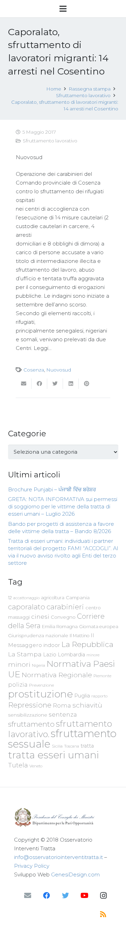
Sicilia (57, 746)
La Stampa (25, 654)
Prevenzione (41, 685)
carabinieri (65, 606)
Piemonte (102, 675)
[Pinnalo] (86, 383)
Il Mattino (79, 635)
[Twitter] (65, 895)
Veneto (35, 766)
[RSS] (103, 914)
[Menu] (63, 8)
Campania (78, 597)
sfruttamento (31, 724)
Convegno (63, 617)
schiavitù (87, 705)
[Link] (63, 817)
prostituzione (40, 694)
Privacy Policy (31, 865)
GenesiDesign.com (75, 874)
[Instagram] (103, 895)
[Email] (27, 895)
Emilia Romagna (60, 626)
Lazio (49, 654)
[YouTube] (84, 895)
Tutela (18, 765)
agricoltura (52, 597)
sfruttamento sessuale (62, 738)
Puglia (82, 695)
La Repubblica (87, 644)
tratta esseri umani (53, 755)
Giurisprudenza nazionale (38, 635)
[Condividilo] (39, 383)
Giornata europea (98, 626)
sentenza (63, 714)
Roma (62, 705)
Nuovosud (58, 370)
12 (10, 597)
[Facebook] (46, 895)
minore (92, 655)
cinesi (40, 616)
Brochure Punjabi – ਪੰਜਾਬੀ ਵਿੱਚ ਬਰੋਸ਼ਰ (52, 489)
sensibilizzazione (27, 715)
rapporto (99, 696)
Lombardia (71, 654)
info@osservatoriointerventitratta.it (58, 857)
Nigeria (38, 665)
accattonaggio (26, 597)
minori (19, 665)
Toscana (71, 746)
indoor (51, 645)
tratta (87, 746)
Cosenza (33, 370)
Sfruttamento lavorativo (50, 140)
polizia (18, 684)
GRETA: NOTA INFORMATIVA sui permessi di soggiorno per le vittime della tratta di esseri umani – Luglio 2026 (62, 506)
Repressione (29, 705)
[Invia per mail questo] (23, 383)
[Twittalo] (55, 383)
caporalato (26, 606)
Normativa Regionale (57, 675)
